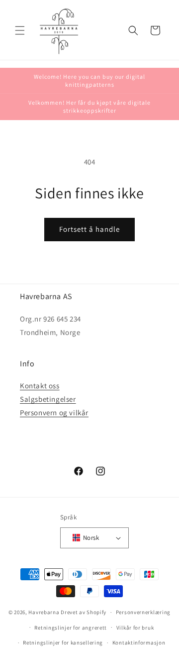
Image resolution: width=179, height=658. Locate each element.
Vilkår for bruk (135, 627)
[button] (20, 30)
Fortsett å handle (89, 229)
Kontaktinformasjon (139, 642)
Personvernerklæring (143, 612)
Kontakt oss (40, 385)
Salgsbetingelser (48, 399)
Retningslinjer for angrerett (70, 627)
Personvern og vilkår (54, 412)
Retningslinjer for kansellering (63, 642)
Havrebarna (43, 612)
